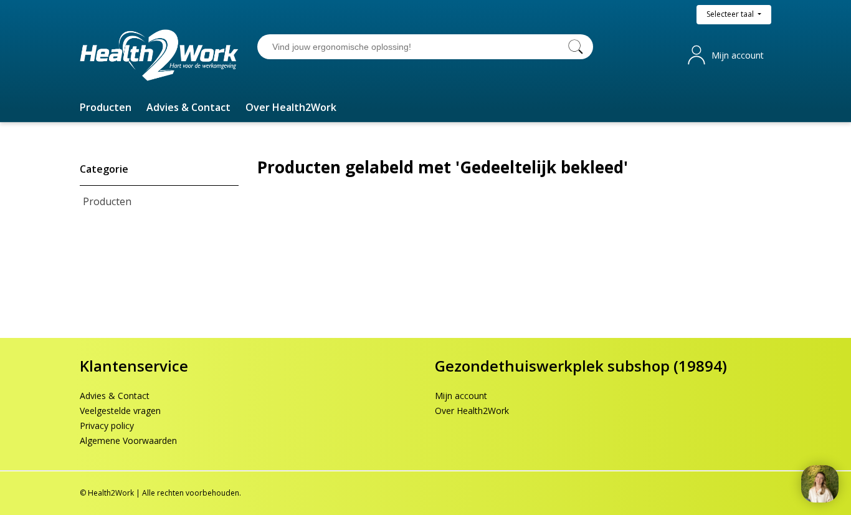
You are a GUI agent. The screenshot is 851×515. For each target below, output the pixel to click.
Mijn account (737, 55)
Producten (107, 201)
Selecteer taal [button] (731, 14)
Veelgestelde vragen (120, 410)
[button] (105, 107)
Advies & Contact (115, 396)
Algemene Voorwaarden (128, 440)
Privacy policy (107, 425)
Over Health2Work (472, 410)
